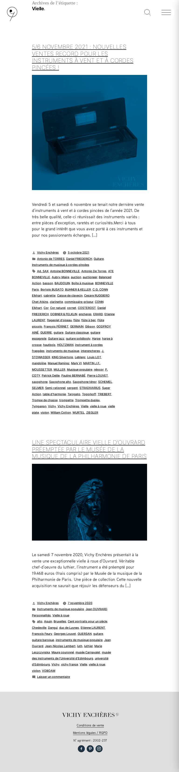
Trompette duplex (87, 400)
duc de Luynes (69, 627)
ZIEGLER (92, 412)
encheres (85, 314)
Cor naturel (57, 308)
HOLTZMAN (65, 345)
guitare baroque (43, 640)
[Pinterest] (90, 748)
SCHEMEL (105, 382)
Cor (46, 308)
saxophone (40, 382)
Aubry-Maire (60, 277)
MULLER (59, 369)
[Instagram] (99, 748)
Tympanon (39, 406)
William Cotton (61, 412)
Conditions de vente (90, 725)
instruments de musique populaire (79, 640)
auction (76, 277)
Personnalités (41, 615)
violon (45, 412)
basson (48, 283)
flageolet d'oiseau (59, 320)
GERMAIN (76, 326)
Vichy (52, 406)
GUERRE (46, 332)
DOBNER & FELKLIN (63, 314)
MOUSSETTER (42, 369)
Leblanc (80, 357)
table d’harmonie (54, 394)
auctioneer (90, 277)
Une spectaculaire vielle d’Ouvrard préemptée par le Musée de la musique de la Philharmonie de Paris (89, 449)
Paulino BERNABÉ (73, 375)
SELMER (38, 388)
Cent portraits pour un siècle (87, 621)
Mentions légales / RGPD (90, 733)
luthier (88, 646)
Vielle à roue (60, 615)
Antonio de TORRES (51, 259)
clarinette (56, 302)
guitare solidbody (78, 338)
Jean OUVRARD (96, 609)
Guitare (99, 259)
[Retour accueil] (12, 20)
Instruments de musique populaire (60, 609)
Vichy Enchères (48, 252)
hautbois (49, 345)
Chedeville (39, 627)
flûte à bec (88, 320)
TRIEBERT (104, 394)
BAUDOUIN (62, 283)
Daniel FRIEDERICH (79, 259)
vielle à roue (98, 406)
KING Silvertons (62, 357)
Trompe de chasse (45, 400)
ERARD (98, 314)
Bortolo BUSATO (52, 289)
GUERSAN (85, 633)
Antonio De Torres (94, 271)
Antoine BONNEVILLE (65, 271)
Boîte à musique (82, 283)
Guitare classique (77, 332)
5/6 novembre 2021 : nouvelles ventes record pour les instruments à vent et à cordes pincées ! (82, 57)
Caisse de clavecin (70, 295)
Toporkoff (89, 394)
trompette (66, 400)
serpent (72, 388)
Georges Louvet (65, 633)
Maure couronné (63, 652)
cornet (71, 308)
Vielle (84, 406)
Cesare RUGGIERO (96, 295)
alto (39, 621)
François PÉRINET (56, 326)
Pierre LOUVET (97, 375)
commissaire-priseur (79, 302)
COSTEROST (87, 308)
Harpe (96, 338)
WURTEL (78, 412)
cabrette (49, 295)
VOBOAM (48, 670)
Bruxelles (60, 621)
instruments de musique (62, 351)
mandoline (39, 363)
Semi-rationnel (55, 388)
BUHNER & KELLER (78, 289)
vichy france (69, 664)
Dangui (53, 627)
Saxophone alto (60, 382)
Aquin (48, 621)
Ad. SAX (42, 271)
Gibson (90, 326)
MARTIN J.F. (91, 363)
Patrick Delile (51, 375)
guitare (58, 332)
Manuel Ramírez (58, 363)
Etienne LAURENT (93, 627)
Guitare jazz (56, 338)
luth (80, 646)
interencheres (90, 351)
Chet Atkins (40, 302)
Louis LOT (94, 357)
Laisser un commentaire (53, 676)
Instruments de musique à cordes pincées (60, 265)
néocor (98, 369)
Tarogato (74, 394)
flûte (76, 320)
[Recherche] (147, 13)
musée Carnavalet (88, 652)
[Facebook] (81, 748)
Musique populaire (79, 369)
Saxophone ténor (84, 382)
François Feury (42, 633)
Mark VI (76, 363)
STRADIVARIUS (89, 388)
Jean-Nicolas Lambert (60, 646)
